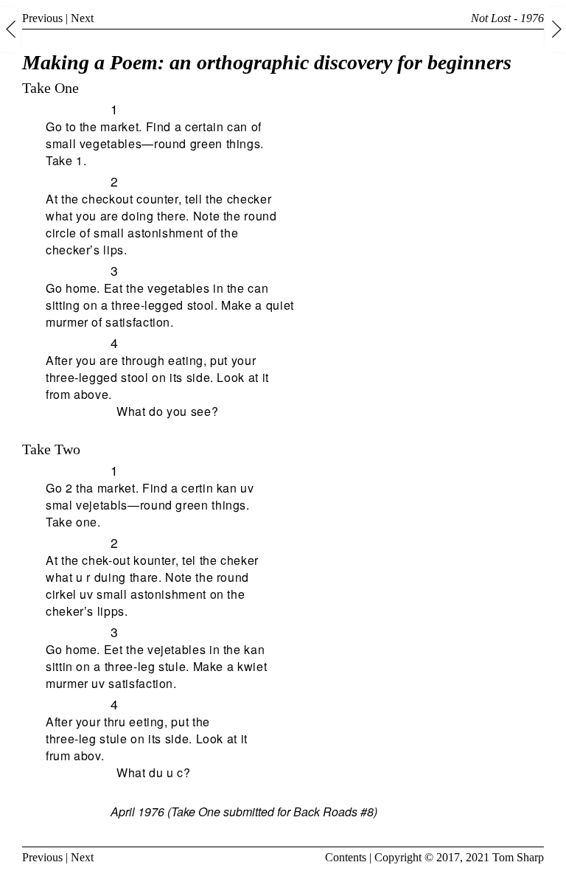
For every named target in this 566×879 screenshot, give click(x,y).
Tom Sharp (518, 857)
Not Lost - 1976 (507, 18)
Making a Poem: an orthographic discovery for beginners (266, 62)
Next (82, 18)
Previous (42, 18)
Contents (345, 857)
